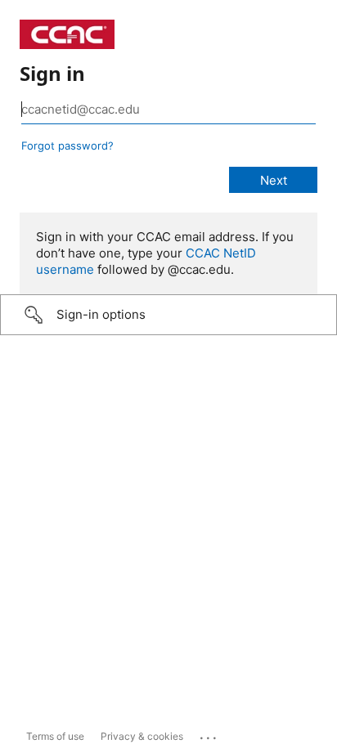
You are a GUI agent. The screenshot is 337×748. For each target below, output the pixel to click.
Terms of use (55, 736)
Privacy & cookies (142, 736)
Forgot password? (67, 145)
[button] (168, 314)
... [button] (209, 734)
